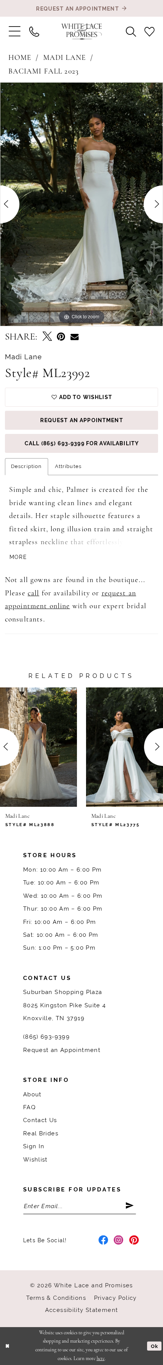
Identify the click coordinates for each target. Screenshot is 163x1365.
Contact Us (40, 1120)
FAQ (29, 1107)
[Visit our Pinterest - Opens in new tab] (134, 1240)
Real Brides (40, 1133)
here (101, 1358)
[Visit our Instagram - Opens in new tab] (119, 1240)
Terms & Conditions (56, 1298)
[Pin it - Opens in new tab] (61, 337)
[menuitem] (14, 32)
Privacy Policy (115, 1298)
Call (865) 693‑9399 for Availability (82, 443)
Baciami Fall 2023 (43, 71)
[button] (14, 32)
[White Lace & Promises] (81, 31)
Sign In (34, 1146)
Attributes (68, 466)
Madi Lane (64, 58)
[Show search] (131, 31)
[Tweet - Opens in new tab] (47, 337)
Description (26, 466)
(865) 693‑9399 (46, 1036)
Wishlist (35, 1159)
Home (19, 58)
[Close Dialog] (7, 1346)
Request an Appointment (81, 420)
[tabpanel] (81, 204)
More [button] (18, 557)
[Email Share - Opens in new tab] (74, 337)
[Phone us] (34, 31)
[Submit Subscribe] (130, 1206)
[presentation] (38, 747)
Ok (154, 1346)
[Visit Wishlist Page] (149, 31)
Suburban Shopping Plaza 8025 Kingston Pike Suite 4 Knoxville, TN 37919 (64, 1005)
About (32, 1094)
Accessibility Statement (81, 1310)
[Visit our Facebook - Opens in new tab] (103, 1240)
